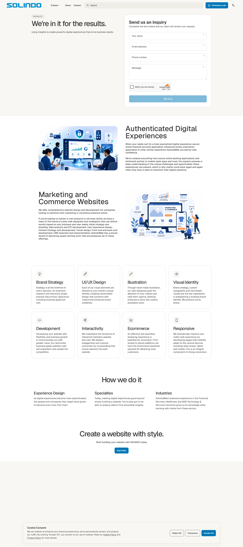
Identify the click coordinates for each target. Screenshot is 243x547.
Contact (77, 5)
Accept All (209, 533)
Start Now (121, 450)
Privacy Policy (34, 537)
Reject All (176, 533)
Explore (54, 5)
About (68, 5)
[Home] (24, 5)
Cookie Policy (109, 534)
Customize (193, 533)
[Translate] (233, 5)
